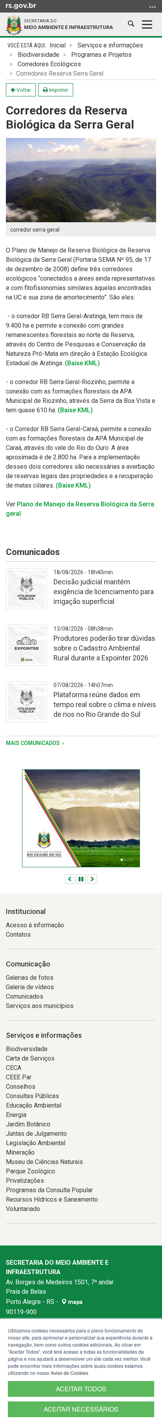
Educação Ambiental (33, 1105)
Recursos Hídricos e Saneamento (52, 1199)
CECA (13, 1067)
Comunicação (28, 964)
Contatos (18, 934)
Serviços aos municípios (40, 1006)
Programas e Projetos (101, 54)
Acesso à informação (35, 925)
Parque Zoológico (30, 1171)
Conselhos (20, 1086)
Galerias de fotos (29, 977)
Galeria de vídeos (30, 987)
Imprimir (58, 90)
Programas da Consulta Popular (49, 1190)
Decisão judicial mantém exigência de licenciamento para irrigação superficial (103, 592)
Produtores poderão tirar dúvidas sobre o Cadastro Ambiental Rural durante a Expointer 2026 (104, 648)
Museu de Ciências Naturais (44, 1162)
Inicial (58, 45)
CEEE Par (18, 1077)
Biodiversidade (38, 54)
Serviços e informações (110, 45)
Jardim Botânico (28, 1124)
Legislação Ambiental (35, 1143)
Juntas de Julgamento (36, 1133)
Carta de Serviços (30, 1058)
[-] (26, 593)
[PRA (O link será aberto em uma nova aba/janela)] (81, 818)
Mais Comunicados (33, 743)
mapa (75, 1302)
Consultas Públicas (32, 1096)
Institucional (26, 911)
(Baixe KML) (82, 363)
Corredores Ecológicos (49, 64)
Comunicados (24, 996)
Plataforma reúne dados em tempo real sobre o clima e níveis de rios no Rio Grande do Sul (104, 704)
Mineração (20, 1152)
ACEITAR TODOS (81, 1388)
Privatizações (25, 1180)
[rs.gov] (21, 5)
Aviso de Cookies (69, 1372)
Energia (16, 1115)
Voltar (23, 90)
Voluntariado (23, 1209)
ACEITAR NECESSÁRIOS (81, 1409)
